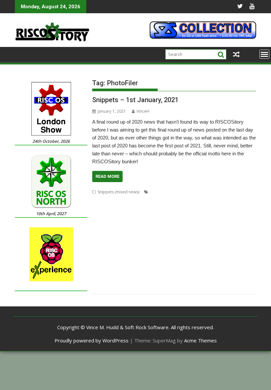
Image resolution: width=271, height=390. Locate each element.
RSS (197, 263)
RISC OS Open (144, 263)
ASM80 (229, 192)
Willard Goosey (185, 279)
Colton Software (212, 208)
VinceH (142, 111)
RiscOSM (184, 263)
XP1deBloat (213, 279)
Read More (107, 176)
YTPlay (143, 287)
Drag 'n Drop (104, 223)
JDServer (239, 231)
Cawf (160, 200)
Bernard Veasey (138, 200)
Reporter (227, 255)
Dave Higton (103, 215)
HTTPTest (179, 231)
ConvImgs (239, 208)
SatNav (229, 263)
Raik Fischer (179, 255)
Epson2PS (148, 223)
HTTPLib (159, 231)
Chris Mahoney (106, 208)
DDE (206, 215)
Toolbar (160, 279)
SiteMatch (119, 271)
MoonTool (124, 247)
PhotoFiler (227, 247)
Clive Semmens (181, 208)
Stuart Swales (225, 271)
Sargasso (211, 263)
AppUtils (198, 192)
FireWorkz (169, 223)
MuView (143, 247)
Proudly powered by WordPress (92, 340)
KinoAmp (136, 239)
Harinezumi (120, 231)
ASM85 (245, 192)
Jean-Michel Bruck (108, 239)
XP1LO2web (103, 287)
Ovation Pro (185, 247)
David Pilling (157, 215)
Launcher (156, 239)
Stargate (155, 271)
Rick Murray (117, 263)
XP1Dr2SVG (237, 279)
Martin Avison (180, 239)
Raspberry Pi (204, 255)
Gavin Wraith (207, 223)
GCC (225, 223)
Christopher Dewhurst (143, 208)
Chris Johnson (233, 200)
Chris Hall (208, 200)
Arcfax (215, 192)
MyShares (162, 247)
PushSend (156, 255)
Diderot (220, 215)
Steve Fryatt (200, 271)
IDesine (197, 231)
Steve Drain (176, 271)
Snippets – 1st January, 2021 (135, 100)
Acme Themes (200, 340)
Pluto (121, 255)
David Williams (185, 215)
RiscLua (166, 263)
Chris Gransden (182, 200)
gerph (238, 223)
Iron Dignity (217, 231)
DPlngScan (239, 215)
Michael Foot (207, 239)
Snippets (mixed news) (118, 192)
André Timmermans (168, 192)
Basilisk (99, 200)
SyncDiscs (101, 279)
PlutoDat (136, 255)
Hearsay (141, 231)
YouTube (125, 287)
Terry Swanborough (131, 279)
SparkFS (137, 271)
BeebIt (115, 200)
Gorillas (99, 231)
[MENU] (264, 54)
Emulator (127, 223)
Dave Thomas (131, 215)
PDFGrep (207, 247)
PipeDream (102, 255)
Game (186, 223)
